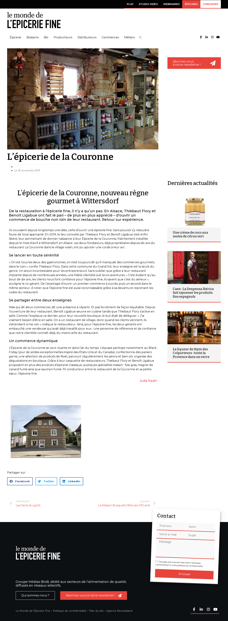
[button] (140, 37)
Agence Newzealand (119, 610)
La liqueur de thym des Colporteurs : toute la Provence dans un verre (191, 353)
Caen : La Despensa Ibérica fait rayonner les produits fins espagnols (193, 293)
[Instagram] (212, 37)
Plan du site (96, 610)
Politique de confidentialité (69, 610)
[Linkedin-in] (206, 37)
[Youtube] (218, 37)
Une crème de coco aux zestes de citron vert (190, 234)
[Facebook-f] (201, 37)
